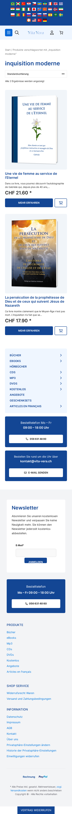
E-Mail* (20, 545)
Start (8, 49)
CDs (12, 372)
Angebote (17, 394)
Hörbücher (18, 366)
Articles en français (25, 406)
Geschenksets (20, 400)
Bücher (15, 355)
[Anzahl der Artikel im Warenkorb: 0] (61, 33)
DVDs (13, 383)
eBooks (15, 361)
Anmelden (35, 562)
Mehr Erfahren (29, 202)
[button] (61, 202)
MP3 (13, 378)
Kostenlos (18, 389)
